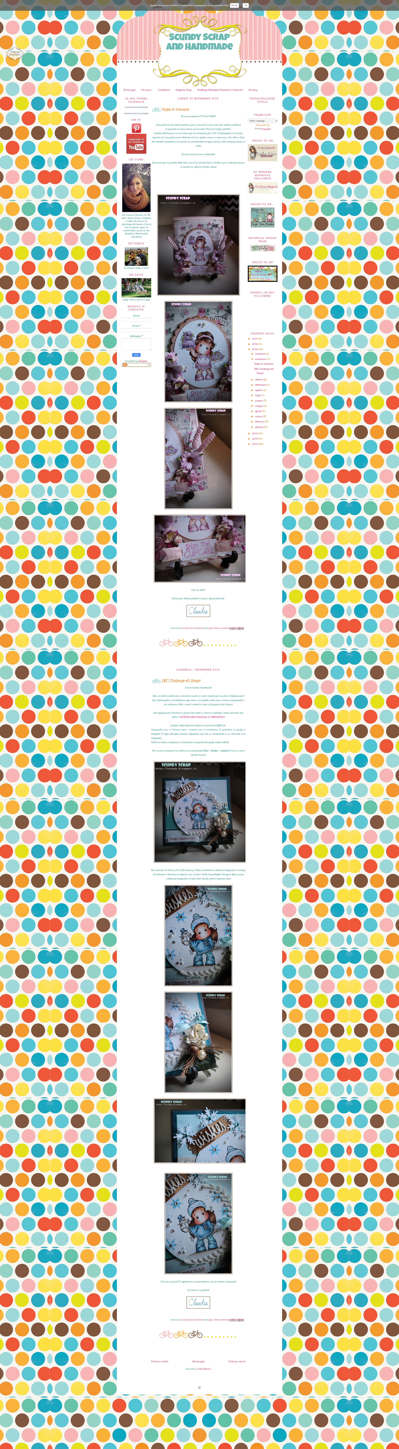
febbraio (260, 421)
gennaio (259, 426)
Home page (129, 89)
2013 (255, 438)
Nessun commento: (221, 628)
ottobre (259, 379)
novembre (261, 359)
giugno (259, 400)
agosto (259, 390)
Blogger (143, 361)
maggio (259, 405)
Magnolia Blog (183, 89)
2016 (255, 344)
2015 (255, 349)
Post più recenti (159, 1361)
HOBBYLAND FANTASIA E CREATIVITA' (202, 717)
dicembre (260, 353)
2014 (255, 433)
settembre (261, 384)
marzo (259, 416)
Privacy (253, 89)
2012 (255, 444)
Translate (266, 129)
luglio (258, 395)
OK (245, 5)
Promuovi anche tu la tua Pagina (136, 113)
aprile (258, 411)
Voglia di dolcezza (175, 109)
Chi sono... (146, 89)
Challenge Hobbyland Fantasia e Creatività (220, 89)
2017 (255, 338)
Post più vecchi (237, 1361)
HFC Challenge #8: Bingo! (181, 681)
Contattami (164, 89)
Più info (234, 5)
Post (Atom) (204, 1368)
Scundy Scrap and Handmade (199, 43)
